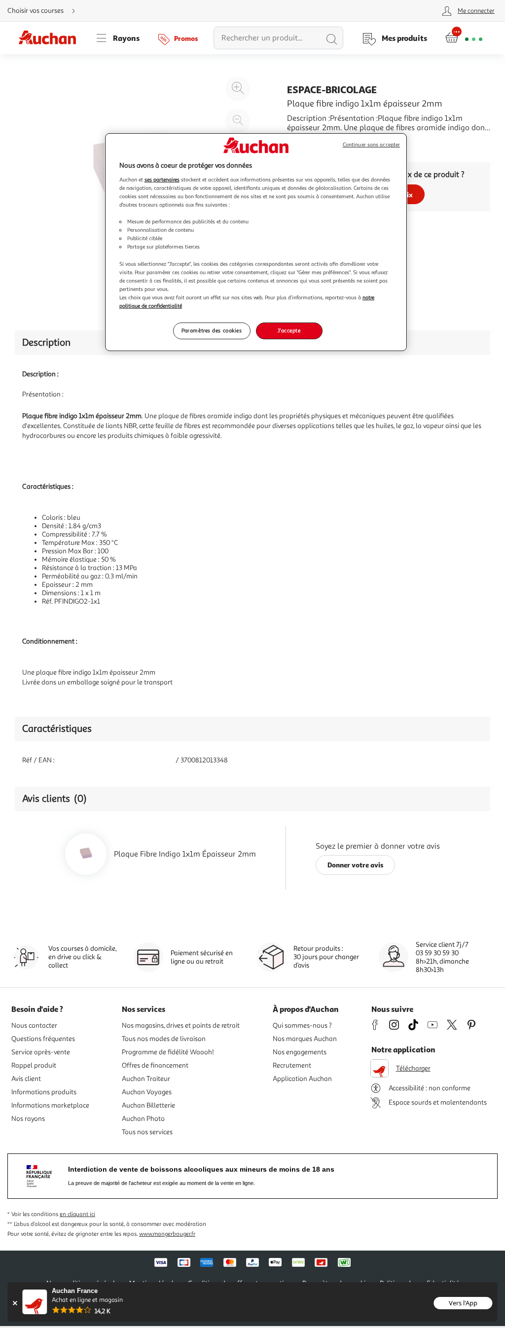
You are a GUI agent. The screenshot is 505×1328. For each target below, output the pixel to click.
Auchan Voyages (147, 1092)
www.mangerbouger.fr (167, 1234)
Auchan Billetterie (148, 1105)
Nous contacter (34, 1025)
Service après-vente (40, 1052)
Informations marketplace (50, 1105)
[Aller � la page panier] (463, 38)
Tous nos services (147, 1132)
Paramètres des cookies (211, 330)
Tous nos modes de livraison (164, 1039)
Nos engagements (299, 1052)
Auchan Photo (143, 1118)
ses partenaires (162, 179)
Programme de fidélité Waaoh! (168, 1052)
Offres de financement (155, 1065)
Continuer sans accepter (371, 145)
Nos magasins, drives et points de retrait (181, 1025)
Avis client (26, 1079)
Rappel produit (33, 1065)
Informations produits (43, 1092)
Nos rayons (28, 1118)
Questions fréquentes (43, 1039)
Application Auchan (302, 1079)
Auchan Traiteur (146, 1079)
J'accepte (289, 330)
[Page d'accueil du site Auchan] (51, 38)
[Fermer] (14, 1303)
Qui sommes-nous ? (302, 1025)
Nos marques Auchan (305, 1039)
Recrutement (292, 1065)
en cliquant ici (77, 1214)
